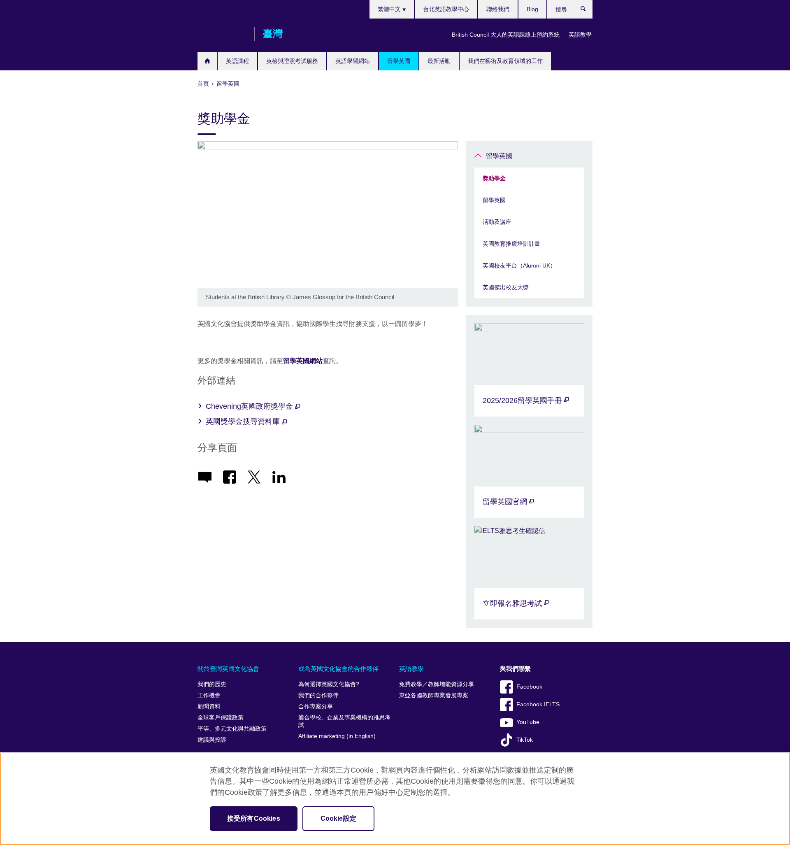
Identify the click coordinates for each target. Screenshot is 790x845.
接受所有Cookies (253, 818)
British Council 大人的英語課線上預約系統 (506, 34)
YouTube (527, 722)
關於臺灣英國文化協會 (228, 668)
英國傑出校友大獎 (506, 287)
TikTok (524, 740)
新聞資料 (209, 706)
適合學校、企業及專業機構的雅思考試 (344, 721)
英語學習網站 (352, 61)
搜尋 (587, 11)
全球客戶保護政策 (221, 718)
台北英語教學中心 (446, 9)
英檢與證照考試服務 (292, 61)
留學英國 (398, 61)
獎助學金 (494, 178)
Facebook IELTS (538, 704)
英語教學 (580, 34)
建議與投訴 (212, 740)
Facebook (529, 687)
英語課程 (237, 61)
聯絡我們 (497, 9)
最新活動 (439, 61)
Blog (532, 9)
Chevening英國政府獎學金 (250, 406)
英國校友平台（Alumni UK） (519, 265)
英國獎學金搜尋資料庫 (244, 421)
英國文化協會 (222, 34)
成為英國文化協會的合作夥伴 (338, 668)
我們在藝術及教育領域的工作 (505, 61)
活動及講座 (497, 222)
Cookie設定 (338, 818)
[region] (395, 798)
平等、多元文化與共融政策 (232, 729)
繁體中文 (390, 9)
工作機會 (209, 695)
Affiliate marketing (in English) (337, 736)
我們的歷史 (212, 684)
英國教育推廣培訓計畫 (511, 243)
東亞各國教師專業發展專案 (433, 695)
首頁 (207, 61)
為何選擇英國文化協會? (328, 684)
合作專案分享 (315, 706)
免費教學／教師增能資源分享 (436, 684)
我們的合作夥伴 (318, 695)
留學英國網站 (303, 360)
